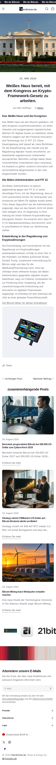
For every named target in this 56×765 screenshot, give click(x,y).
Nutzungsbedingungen (13, 699)
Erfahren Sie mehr (11, 462)
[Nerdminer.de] (6, 630)
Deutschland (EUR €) (17, 734)
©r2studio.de (9, 758)
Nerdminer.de (18, 754)
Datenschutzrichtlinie (42, 699)
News (40, 108)
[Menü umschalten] (3, 9)
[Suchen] (47, 9)
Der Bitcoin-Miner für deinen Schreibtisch (24, 302)
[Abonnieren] (51, 688)
